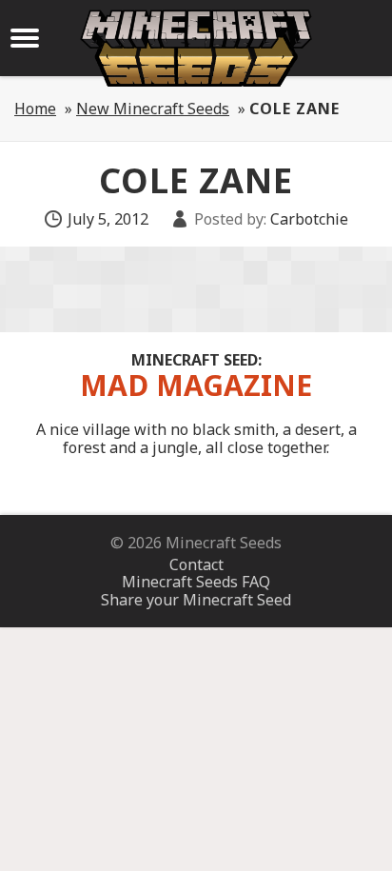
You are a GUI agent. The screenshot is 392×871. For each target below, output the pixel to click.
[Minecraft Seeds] (196, 48)
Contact (196, 564)
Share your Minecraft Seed (196, 599)
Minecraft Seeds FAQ (196, 581)
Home (35, 108)
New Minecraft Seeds (152, 108)
